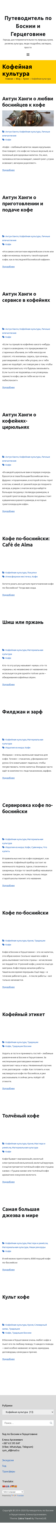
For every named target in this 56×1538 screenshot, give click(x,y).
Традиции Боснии (21, 1046)
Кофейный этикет (23, 1014)
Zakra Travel (24, 1518)
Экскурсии (8, 1460)
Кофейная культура (29, 131)
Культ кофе (15, 1297)
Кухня (30, 940)
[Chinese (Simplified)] (3, 1487)
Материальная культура (25, 1147)
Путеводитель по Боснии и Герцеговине (28, 26)
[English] (6, 1487)
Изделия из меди (14, 747)
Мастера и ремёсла (37, 1243)
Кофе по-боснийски (25, 912)
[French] (9, 1487)
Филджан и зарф (22, 711)
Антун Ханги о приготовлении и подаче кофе (22, 203)
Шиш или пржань (22, 622)
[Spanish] (15, 1487)
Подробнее (8, 170)
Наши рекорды (37, 1247)
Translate (20, 1495)
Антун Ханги (12, 131)
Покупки (32, 572)
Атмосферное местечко (18, 576)
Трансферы (8, 1471)
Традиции (39, 940)
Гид (4, 1466)
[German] (12, 1487)
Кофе (8, 139)
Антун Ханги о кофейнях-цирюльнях (19, 421)
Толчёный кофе (20, 1115)
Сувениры (36, 847)
